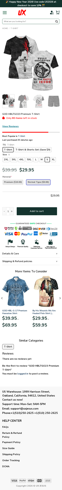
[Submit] (56, 21)
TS (4, 145)
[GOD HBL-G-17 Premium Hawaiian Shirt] (15, 291)
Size (5, 155)
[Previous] (7, 63)
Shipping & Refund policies (17, 261)
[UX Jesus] (22, 12)
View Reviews (10, 126)
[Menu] (4, 12)
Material (7, 176)
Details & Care (10, 253)
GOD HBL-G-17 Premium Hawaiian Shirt (14, 312)
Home (5, 28)
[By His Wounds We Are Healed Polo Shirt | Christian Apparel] (46, 291)
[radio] (8, 149)
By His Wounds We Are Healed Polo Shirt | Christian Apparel (44, 312)
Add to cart (37, 211)
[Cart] (58, 12)
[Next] (54, 63)
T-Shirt (14, 28)
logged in (22, 373)
